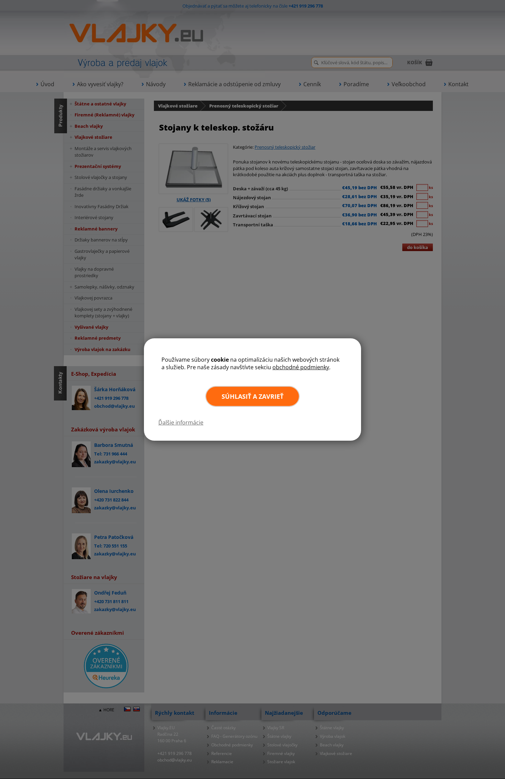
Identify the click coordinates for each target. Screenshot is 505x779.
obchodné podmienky (300, 367)
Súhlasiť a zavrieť (252, 396)
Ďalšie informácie (180, 422)
